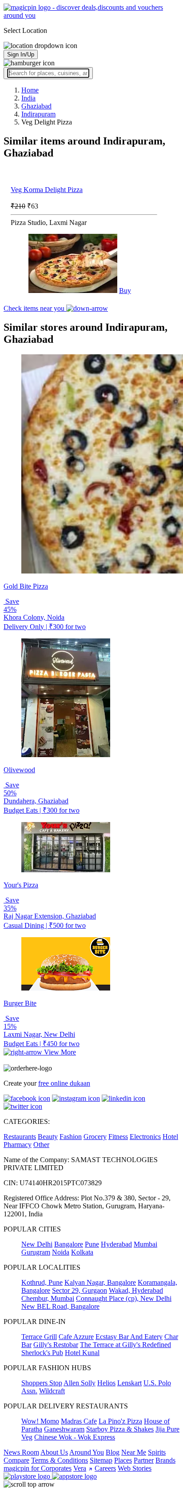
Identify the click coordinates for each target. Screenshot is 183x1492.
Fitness (118, 1136)
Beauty (48, 1136)
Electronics (145, 1136)
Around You (86, 1452)
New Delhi (36, 1244)
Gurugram (35, 1252)
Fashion (71, 1136)
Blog (112, 1452)
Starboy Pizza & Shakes (120, 1429)
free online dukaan (64, 1083)
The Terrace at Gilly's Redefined (125, 1344)
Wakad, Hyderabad (136, 1290)
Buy (125, 290)
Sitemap (101, 1460)
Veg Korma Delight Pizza (47, 189)
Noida (60, 1252)
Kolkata (82, 1252)
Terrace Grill (39, 1336)
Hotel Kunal (82, 1352)
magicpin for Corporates (38, 1468)
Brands (165, 1460)
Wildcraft (52, 1391)
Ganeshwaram (64, 1429)
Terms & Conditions (59, 1460)
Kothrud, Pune (42, 1282)
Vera (79, 1468)
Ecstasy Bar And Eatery (129, 1336)
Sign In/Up (20, 54)
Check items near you (35, 308)
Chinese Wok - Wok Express (74, 1437)
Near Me (133, 1452)
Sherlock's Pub (42, 1352)
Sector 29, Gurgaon (79, 1290)
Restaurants (20, 1136)
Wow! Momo (40, 1421)
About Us (54, 1452)
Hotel (170, 1136)
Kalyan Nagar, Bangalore (100, 1282)
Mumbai (145, 1244)
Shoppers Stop (41, 1383)
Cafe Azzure (76, 1336)
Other (41, 1144)
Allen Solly (79, 1383)
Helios (106, 1383)
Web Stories (134, 1468)
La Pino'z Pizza (120, 1421)
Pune (92, 1244)
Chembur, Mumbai (47, 1298)
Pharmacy (18, 1144)
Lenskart (129, 1383)
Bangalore (68, 1244)
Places (123, 1460)
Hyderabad (116, 1244)
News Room (21, 1452)
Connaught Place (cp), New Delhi (123, 1298)
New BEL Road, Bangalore (60, 1306)
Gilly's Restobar (55, 1344)
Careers (105, 1468)
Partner (144, 1460)
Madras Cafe (79, 1421)
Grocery (95, 1136)
